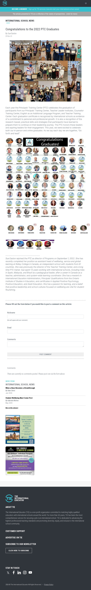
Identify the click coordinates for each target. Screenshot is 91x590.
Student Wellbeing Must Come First (19, 398)
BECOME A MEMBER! (19, 9)
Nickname (11, 312)
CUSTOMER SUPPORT (15, 531)
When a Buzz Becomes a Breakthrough (20, 388)
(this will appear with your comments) (17, 320)
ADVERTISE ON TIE (14, 537)
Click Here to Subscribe (19, 551)
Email (9, 327)
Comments (11, 339)
